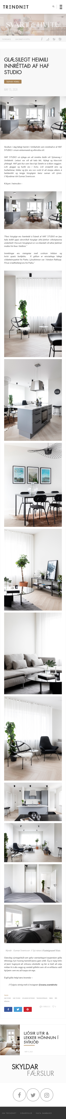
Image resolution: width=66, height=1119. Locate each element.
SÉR (56, 998)
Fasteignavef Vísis (51, 950)
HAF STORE (7, 998)
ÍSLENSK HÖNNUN (42, 998)
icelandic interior (28, 998)
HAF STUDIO (16, 998)
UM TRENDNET (9, 1113)
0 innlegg (46, 1006)
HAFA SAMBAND (44, 1113)
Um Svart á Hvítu (22, 39)
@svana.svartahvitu (48, 985)
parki (51, 998)
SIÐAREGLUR (26, 1113)
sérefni (6, 1001)
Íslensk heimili (12, 82)
